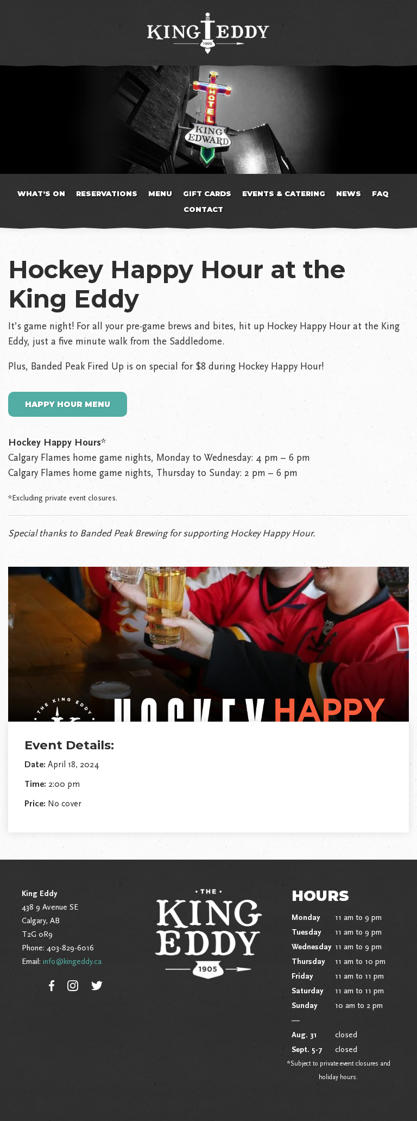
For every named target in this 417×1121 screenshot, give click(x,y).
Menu (160, 193)
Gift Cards (207, 193)
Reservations (106, 193)
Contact (203, 209)
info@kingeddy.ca (72, 961)
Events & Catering (283, 193)
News (348, 193)
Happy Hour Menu (67, 404)
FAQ (380, 193)
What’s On (41, 193)
